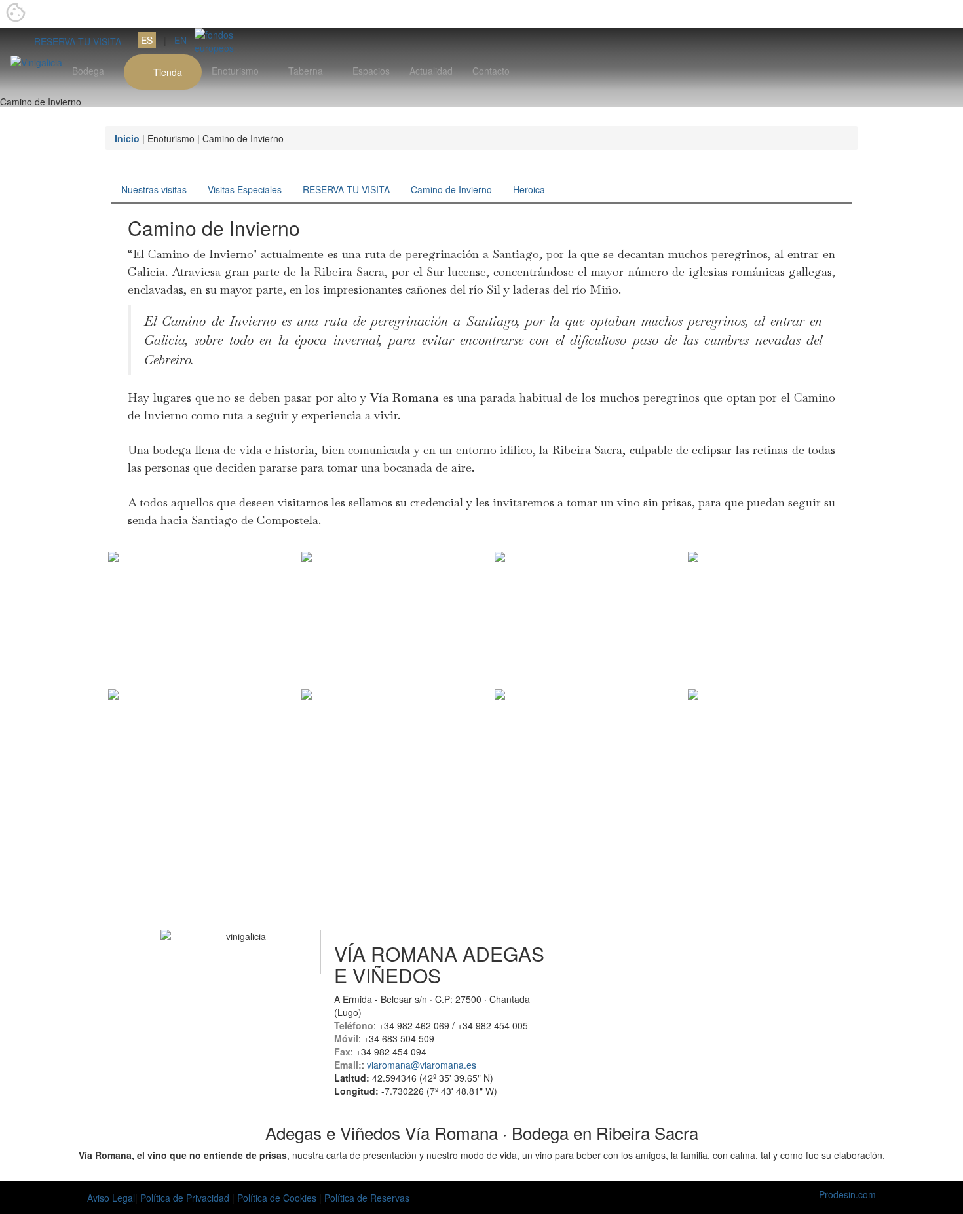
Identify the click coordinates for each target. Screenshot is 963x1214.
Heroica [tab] (529, 189)
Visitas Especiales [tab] (245, 189)
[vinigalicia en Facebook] (207, 967)
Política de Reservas (366, 1197)
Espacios (371, 70)
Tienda (166, 72)
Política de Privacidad (184, 1197)
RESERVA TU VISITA (73, 41)
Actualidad (431, 70)
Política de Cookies (278, 1197)
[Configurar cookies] (15, 14)
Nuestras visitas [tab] (154, 189)
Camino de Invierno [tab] (451, 189)
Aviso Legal (111, 1197)
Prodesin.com (847, 1194)
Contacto (491, 70)
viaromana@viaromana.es (421, 1064)
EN (180, 40)
